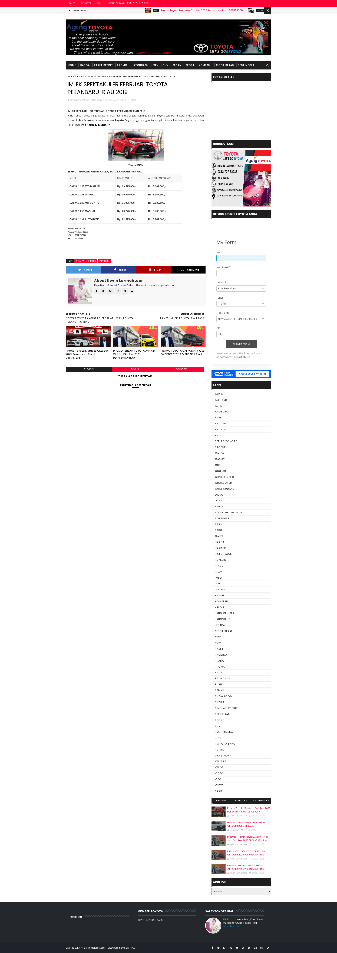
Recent (221, 800)
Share (122, 270)
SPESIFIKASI (223, 714)
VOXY (219, 785)
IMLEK (91, 76)
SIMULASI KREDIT (226, 708)
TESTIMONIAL (247, 65)
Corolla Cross (225, 477)
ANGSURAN (222, 411)
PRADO (220, 660)
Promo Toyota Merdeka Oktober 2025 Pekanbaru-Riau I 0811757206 (181, 10)
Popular (241, 800)
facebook (181, 369)
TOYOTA (86, 3)
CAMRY (220, 459)
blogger (89, 369)
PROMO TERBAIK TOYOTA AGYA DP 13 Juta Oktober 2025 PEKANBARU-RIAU (135, 354)
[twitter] (218, 947)
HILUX (219, 572)
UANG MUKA (223, 755)
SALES (72, 3)
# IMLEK (92, 260)
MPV (156, 65)
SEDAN (177, 65)
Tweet (88, 270)
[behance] (255, 947)
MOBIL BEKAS (225, 65)
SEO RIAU (129, 947)
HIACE (219, 566)
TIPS (218, 737)
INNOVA (220, 589)
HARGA (239, 10)
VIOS (218, 779)
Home (72, 65)
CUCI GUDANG (225, 489)
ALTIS (219, 406)
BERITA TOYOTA (226, 441)
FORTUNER (222, 518)
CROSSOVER (223, 483)
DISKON (220, 495)
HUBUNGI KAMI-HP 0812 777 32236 (128, 3)
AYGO (219, 435)
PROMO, (132, 99)
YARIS (219, 791)
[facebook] (212, 947)
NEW (218, 643)
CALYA (80, 76)
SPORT (190, 65)
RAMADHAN (222, 678)
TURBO (219, 749)
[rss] (249, 947)
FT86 (218, 530)
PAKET (219, 649)
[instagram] (261, 947)
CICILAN (220, 471)
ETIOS (219, 506)
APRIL (218, 417)
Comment (193, 270)
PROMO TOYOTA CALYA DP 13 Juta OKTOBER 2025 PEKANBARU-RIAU (182, 352)
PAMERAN (221, 655)
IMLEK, (123, 99)
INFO (135, 10)
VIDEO (219, 773)
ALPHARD (221, 400)
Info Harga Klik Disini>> (95, 124)
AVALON (220, 423)
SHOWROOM (223, 696)
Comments (261, 800)
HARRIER (220, 548)
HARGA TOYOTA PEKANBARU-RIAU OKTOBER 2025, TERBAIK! (246, 824)
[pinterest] (230, 947)
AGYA (219, 394)
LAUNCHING (223, 619)
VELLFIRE (220, 761)
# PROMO (104, 260)
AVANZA (220, 429)
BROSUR (220, 447)
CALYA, (116, 99)
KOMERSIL (205, 65)
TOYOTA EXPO (225, 743)
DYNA (219, 500)
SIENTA (219, 702)
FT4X (218, 524)
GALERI (219, 536)
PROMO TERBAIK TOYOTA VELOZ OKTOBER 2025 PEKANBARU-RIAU (245, 867)
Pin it (158, 270)
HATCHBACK (140, 65)
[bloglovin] (237, 947)
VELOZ (219, 767)
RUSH (218, 684)
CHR (218, 465)
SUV (165, 65)
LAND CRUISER (224, 613)
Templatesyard (96, 947)
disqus (135, 369)
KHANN (219, 595)
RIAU (99, 3)
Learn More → (231, 926)
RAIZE (219, 672)
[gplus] (224, 947)
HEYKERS (221, 560)
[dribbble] (243, 947)
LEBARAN (221, 625)
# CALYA (80, 260)
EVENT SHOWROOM (228, 512)
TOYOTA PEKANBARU (150, 920)
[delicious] (267, 947)
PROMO (122, 65)
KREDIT (219, 607)
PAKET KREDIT (103, 65)
